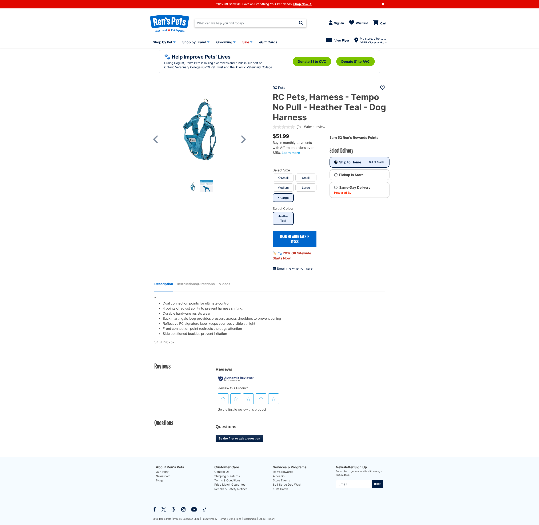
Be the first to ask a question (239, 438)
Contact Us (221, 471)
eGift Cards (280, 489)
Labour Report (267, 518)
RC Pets (279, 87)
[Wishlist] (382, 87)
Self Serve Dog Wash (287, 484)
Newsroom (163, 476)
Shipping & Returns (227, 476)
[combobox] (250, 23)
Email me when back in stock (295, 239)
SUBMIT (377, 483)
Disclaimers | (250, 518)
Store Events (281, 480)
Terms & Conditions (227, 480)
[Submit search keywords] (301, 23)
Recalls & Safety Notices (230, 489)
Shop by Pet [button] (162, 42)
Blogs (159, 480)
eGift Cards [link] (268, 42)
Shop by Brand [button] (194, 42)
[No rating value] (285, 127)
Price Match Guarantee (229, 484)
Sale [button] (245, 42)
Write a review (314, 127)
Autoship (278, 476)
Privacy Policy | (210, 518)
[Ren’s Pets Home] (169, 23)
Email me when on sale (294, 268)
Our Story (162, 471)
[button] (158, 139)
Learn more (291, 153)
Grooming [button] (224, 42)
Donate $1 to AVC (355, 61)
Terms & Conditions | (231, 518)
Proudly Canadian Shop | (187, 518)
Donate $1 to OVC (312, 61)
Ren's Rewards (283, 471)
